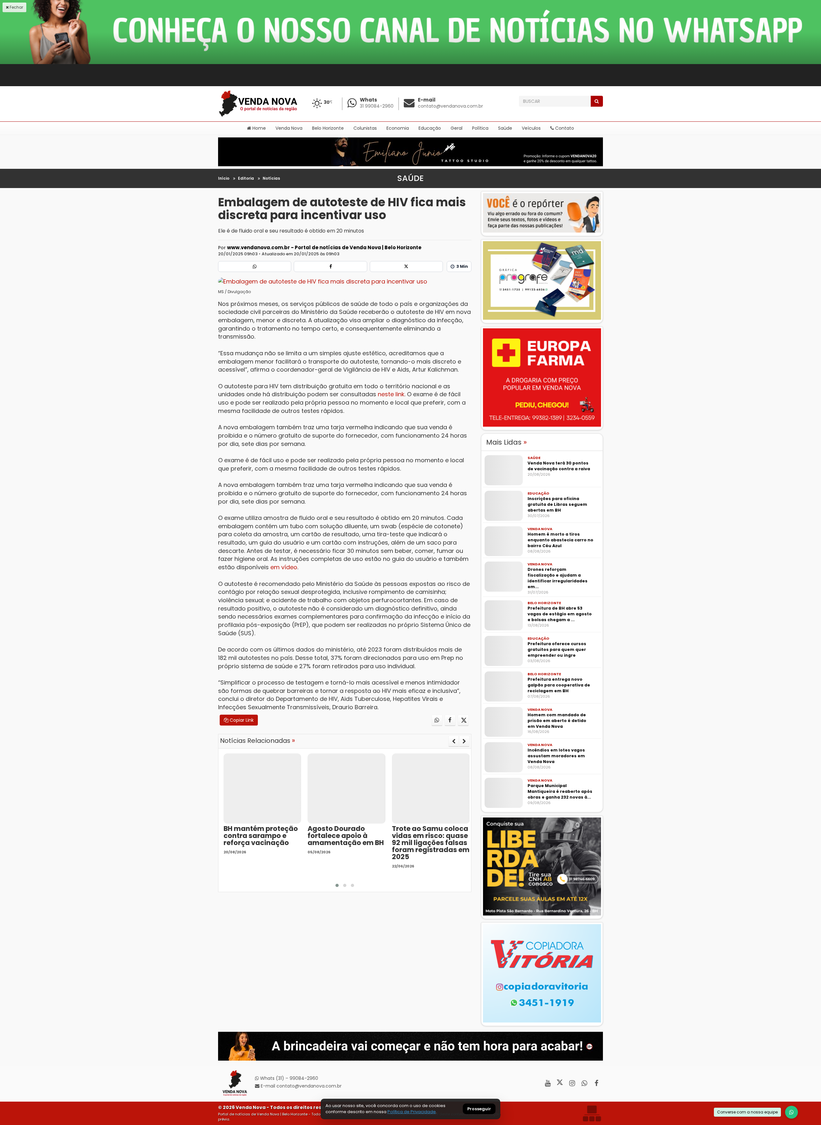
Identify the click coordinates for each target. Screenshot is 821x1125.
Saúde (505, 128)
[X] (406, 266)
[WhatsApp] (791, 1112)
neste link (391, 394)
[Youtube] (547, 1083)
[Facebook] (330, 266)
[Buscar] (596, 101)
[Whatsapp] (254, 266)
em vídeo (283, 567)
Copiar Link (241, 720)
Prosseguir (479, 1109)
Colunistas (365, 128)
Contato (564, 128)
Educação (430, 128)
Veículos (531, 128)
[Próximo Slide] (464, 741)
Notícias (271, 178)
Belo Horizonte (328, 128)
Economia (397, 128)
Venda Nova (288, 128)
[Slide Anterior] (453, 741)
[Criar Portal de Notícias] (591, 1113)
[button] (337, 885)
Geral (456, 128)
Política (480, 128)
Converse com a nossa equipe (747, 1112)
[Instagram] (572, 1083)
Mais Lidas (506, 442)
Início (223, 178)
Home (258, 128)
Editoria (246, 178)
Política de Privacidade (411, 1112)
